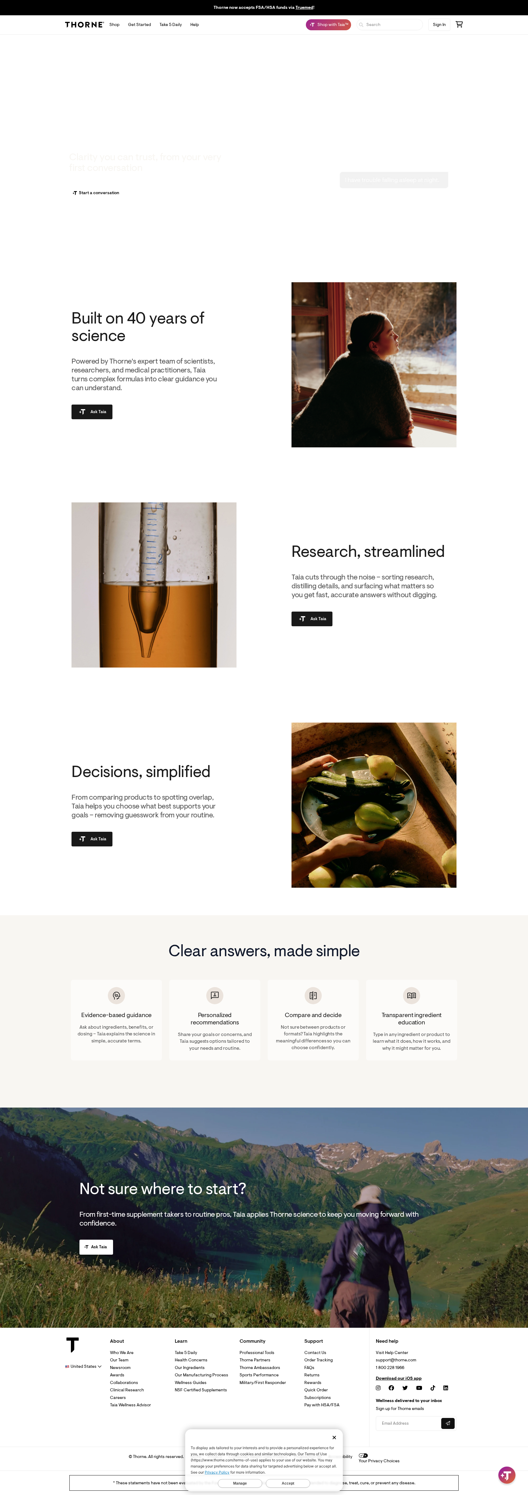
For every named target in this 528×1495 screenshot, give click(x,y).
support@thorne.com (396, 1360)
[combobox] (83, 1366)
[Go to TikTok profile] (433, 1388)
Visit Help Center (392, 1352)
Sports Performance (259, 1375)
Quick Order (316, 1390)
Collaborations (124, 1382)
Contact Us (315, 1352)
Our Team (119, 1360)
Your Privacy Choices (379, 1461)
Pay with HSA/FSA (321, 1405)
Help (194, 24)
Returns (312, 1375)
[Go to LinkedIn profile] (445, 1388)
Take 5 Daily (171, 24)
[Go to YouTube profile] (419, 1388)
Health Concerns (191, 1360)
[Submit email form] (448, 1423)
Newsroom (120, 1367)
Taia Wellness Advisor (130, 1405)
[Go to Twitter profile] (405, 1388)
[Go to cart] (459, 25)
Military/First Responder (263, 1382)
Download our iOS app (399, 1378)
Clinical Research (127, 1390)
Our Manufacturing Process (201, 1375)
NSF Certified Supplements (201, 1390)
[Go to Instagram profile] (378, 1388)
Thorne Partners (255, 1360)
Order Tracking (318, 1360)
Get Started (139, 24)
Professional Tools (257, 1352)
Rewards (312, 1382)
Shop (114, 24)
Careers (118, 1397)
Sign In (439, 24)
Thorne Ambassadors (260, 1367)
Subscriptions (317, 1397)
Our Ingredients (190, 1367)
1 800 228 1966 (390, 1367)
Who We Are (122, 1352)
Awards (117, 1375)
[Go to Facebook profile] (391, 1388)
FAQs (309, 1367)
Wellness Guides (191, 1382)
